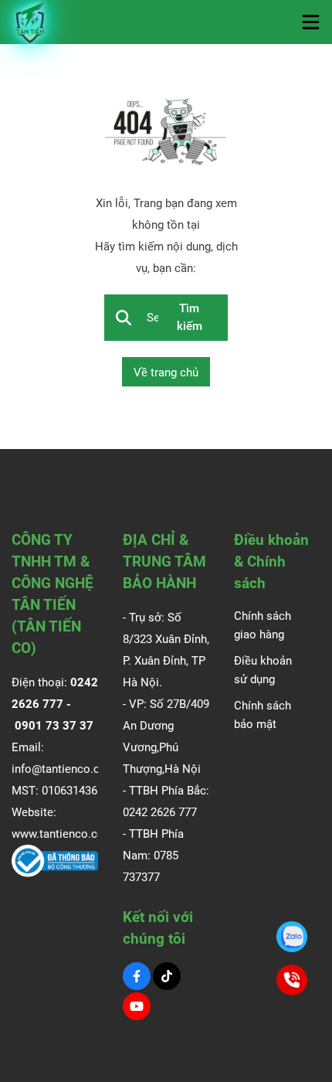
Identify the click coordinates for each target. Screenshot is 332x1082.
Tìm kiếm (189, 317)
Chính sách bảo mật (262, 715)
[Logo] (31, 22)
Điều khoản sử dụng (263, 670)
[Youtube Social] (137, 1006)
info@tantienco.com (64, 769)
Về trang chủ (166, 372)
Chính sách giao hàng (262, 625)
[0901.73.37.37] (291, 936)
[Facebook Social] (137, 976)
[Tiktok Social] (167, 976)
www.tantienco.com (63, 834)
